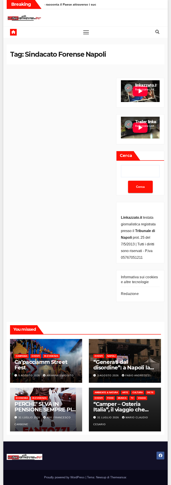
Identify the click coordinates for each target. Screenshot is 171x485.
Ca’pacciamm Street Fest (40, 365)
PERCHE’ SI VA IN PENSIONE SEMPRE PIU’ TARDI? (45, 409)
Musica (122, 398)
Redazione (130, 294)
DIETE (150, 392)
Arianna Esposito (60, 375)
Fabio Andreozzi (138, 375)
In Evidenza (51, 356)
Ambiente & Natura (106, 392)
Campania (21, 356)
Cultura (137, 392)
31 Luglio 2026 (29, 417)
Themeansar (118, 477)
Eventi (36, 356)
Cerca (126, 155)
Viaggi (142, 398)
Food (110, 398)
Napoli (111, 356)
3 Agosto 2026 (108, 375)
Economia (22, 398)
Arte (125, 392)
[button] (157, 32)
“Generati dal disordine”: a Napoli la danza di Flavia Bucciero (124, 367)
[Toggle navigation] (86, 32)
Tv (132, 398)
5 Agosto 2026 (29, 375)
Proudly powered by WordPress (65, 477)
